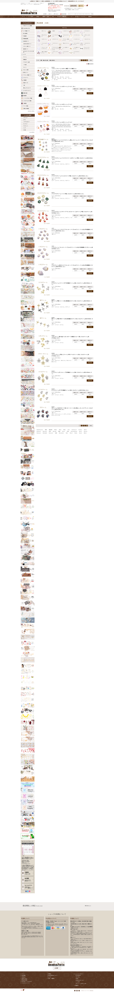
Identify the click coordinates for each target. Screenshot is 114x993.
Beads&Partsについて (52, 975)
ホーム (23, 16)
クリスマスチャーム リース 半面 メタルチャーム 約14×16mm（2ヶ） (68, 193)
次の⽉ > (32, 843)
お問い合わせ (24, 978)
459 (87, 60)
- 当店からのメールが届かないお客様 (80, 983)
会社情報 (23, 975)
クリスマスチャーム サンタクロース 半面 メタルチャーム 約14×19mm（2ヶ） (70, 175)
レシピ (49, 976)
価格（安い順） (46, 60)
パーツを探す (30, 16)
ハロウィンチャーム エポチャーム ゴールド (62, 104)
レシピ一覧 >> (32, 132)
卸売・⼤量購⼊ (51, 978)
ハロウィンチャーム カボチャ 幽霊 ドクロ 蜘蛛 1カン (64, 68)
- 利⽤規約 (76, 978)
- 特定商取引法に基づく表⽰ (79, 980)
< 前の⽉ (23, 843)
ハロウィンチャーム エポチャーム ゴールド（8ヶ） (64, 86)
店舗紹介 (90, 16)
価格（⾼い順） (52, 60)
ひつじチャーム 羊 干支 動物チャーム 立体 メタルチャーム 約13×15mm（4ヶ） (70, 390)
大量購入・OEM (45, 16)
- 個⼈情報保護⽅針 (78, 975)
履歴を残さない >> (88, 905)
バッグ (70, 16)
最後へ (91, 60)
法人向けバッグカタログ (80, 16)
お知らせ (23, 976)
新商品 (37, 16)
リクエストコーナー (26, 983)
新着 (41, 60)
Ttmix (53, 16)
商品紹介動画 (24, 979)
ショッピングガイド (79, 973)
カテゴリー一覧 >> (31, 111)
